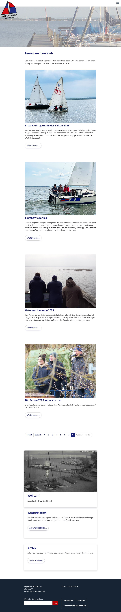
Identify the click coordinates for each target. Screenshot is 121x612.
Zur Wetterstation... (38, 528)
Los (55, 603)
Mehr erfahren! (36, 560)
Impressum (68, 600)
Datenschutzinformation (75, 605)
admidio (81, 600)
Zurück (38, 435)
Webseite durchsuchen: (33, 599)
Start (30, 435)
